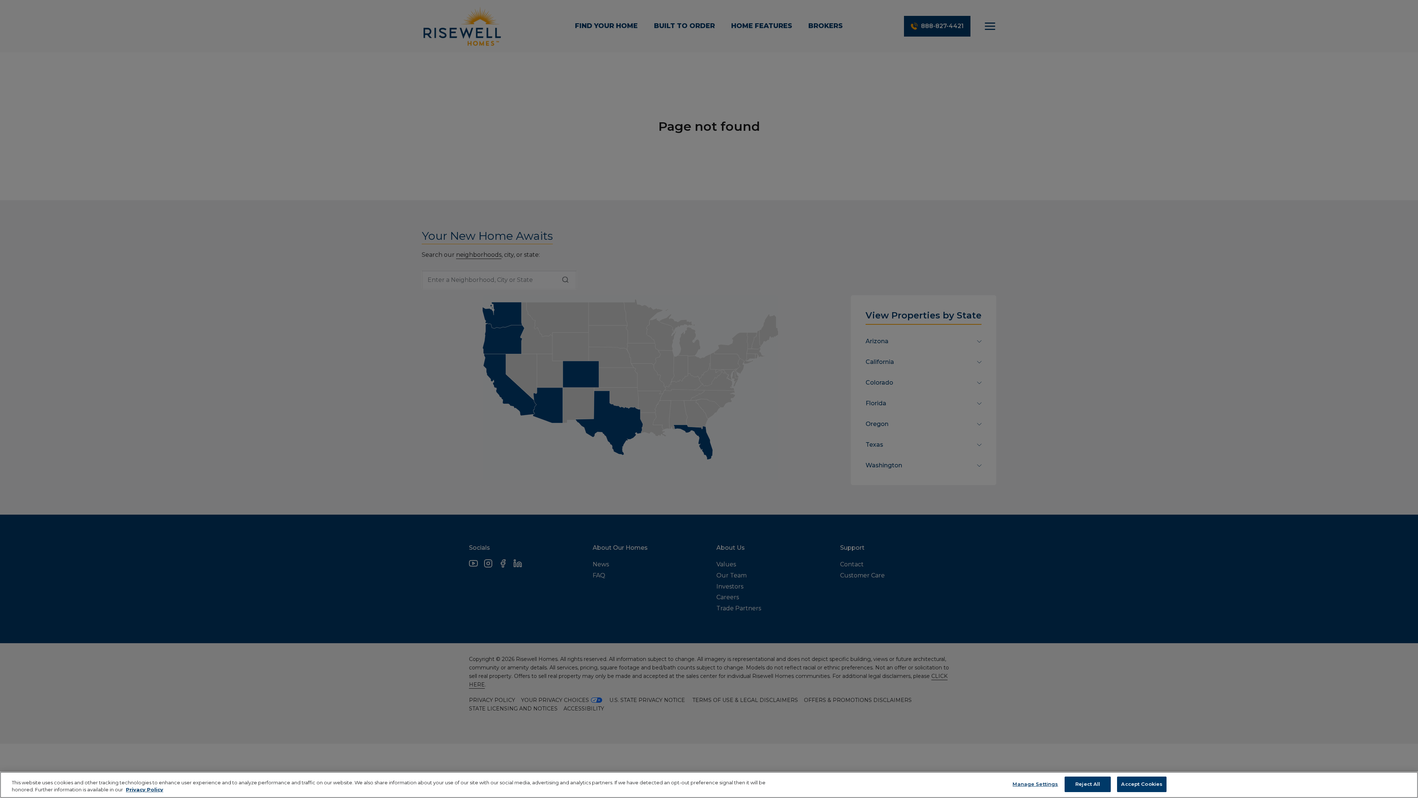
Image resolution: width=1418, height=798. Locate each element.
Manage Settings (1035, 784)
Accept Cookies (1141, 784)
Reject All (1087, 784)
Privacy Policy (144, 790)
